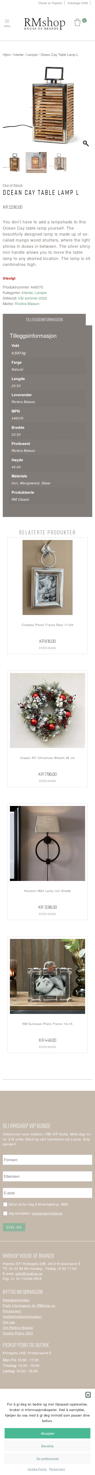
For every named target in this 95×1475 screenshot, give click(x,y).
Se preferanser (47, 1458)
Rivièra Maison (27, 303)
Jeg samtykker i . (36, 1213)
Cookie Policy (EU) (18, 1333)
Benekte (47, 1445)
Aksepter (47, 1433)
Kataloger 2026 (78, 3)
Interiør (18, 54)
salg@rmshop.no (29, 1273)
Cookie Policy (37, 1469)
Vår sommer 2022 (32, 298)
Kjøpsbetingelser (16, 1299)
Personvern (57, 1469)
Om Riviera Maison (18, 1327)
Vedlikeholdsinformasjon (22, 1316)
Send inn (14, 1227)
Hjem (7, 54)
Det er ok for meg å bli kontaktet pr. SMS (38, 1204)
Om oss (9, 1321)
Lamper (32, 54)
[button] (88, 1394)
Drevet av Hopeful (50, 3)
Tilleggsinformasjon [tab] (44, 319)
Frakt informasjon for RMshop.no (29, 1305)
